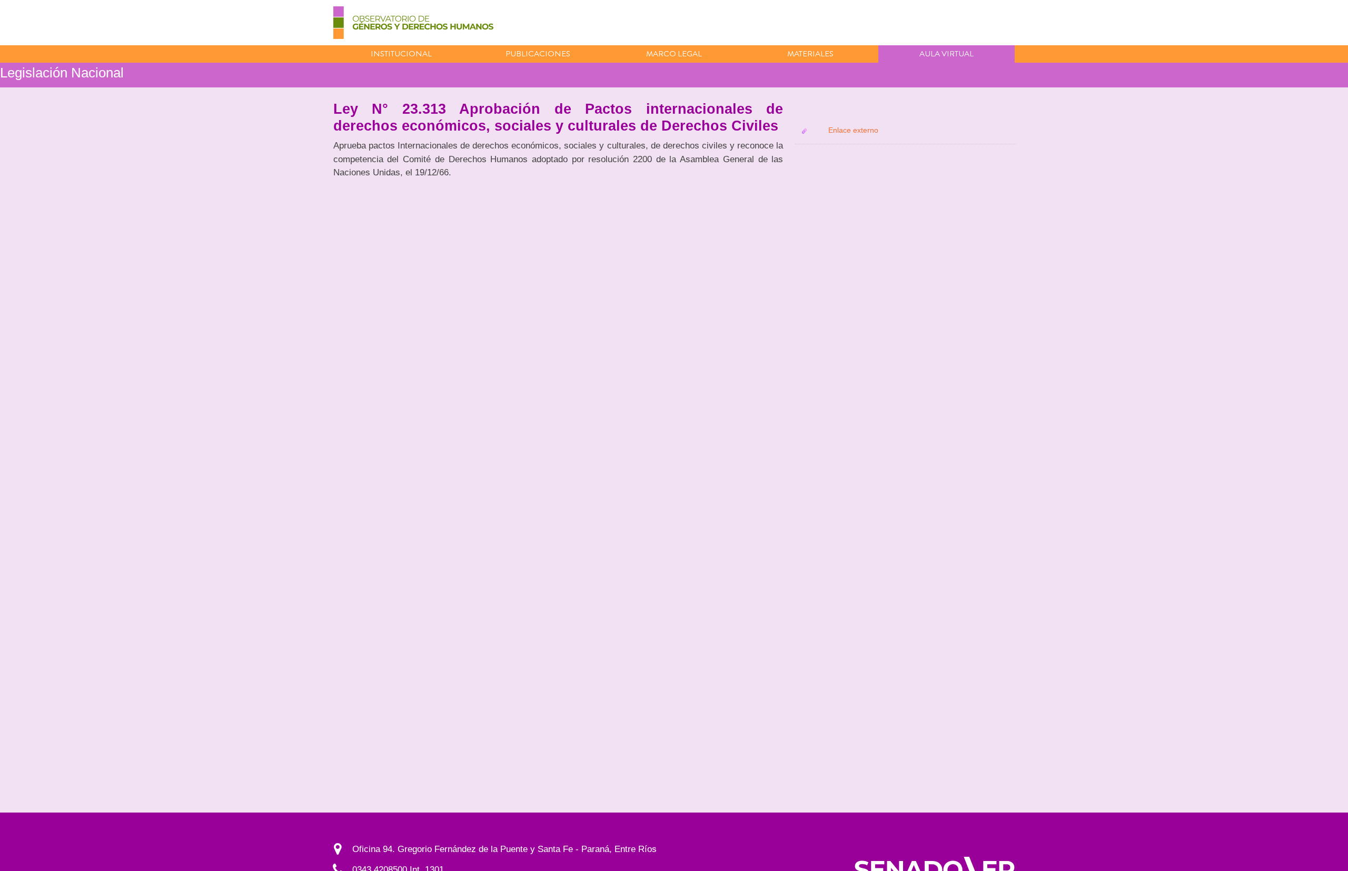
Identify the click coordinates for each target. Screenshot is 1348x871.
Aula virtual (946, 54)
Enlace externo (853, 130)
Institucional (401, 54)
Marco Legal (674, 54)
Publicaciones (538, 54)
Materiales (810, 54)
